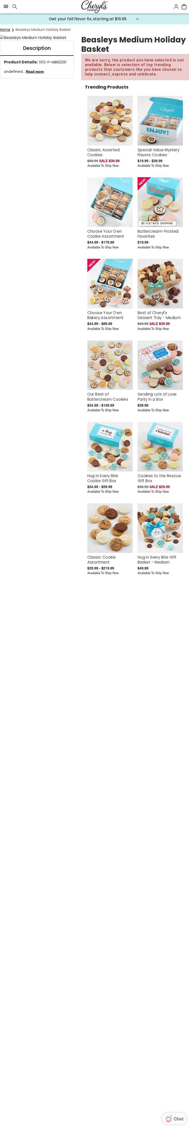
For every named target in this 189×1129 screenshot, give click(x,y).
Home (5, 29)
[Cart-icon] (184, 6)
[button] (94, 18)
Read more (35, 72)
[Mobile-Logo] (94, 6)
